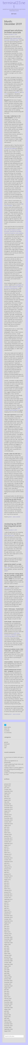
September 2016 (8, 861)
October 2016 (7, 859)
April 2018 (6, 831)
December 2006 (8, 1002)
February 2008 (8, 977)
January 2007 (7, 1000)
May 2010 (6, 928)
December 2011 (8, 894)
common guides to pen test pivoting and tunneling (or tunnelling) (13, 769)
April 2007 (6, 995)
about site (6, 729)
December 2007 (8, 980)
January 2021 (7, 798)
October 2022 (7, 789)
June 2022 (6, 795)
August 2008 (7, 966)
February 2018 (8, 834)
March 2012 (7, 888)
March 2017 (7, 852)
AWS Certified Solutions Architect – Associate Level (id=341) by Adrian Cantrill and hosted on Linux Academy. (13, 231)
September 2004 (8, 1029)
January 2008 (7, 978)
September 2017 (8, 843)
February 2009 (8, 955)
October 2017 (7, 841)
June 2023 (6, 787)
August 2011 (7, 901)
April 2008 (6, 973)
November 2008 (8, 960)
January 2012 (7, 892)
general (10, 516)
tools (5, 746)
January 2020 (7, 804)
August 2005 (7, 1016)
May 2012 (6, 885)
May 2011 (6, 906)
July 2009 (6, 946)
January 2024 (7, 784)
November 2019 (8, 807)
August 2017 (7, 845)
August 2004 (7, 1031)
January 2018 (7, 836)
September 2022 (8, 791)
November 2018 (8, 820)
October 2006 (7, 1006)
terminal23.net (14, 4)
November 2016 (8, 858)
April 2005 (6, 1018)
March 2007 (7, 996)
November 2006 (8, 1004)
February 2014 (8, 867)
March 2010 (7, 932)
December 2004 (8, 1024)
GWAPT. (6, 571)
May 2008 (6, 971)
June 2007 (6, 991)
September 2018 (8, 823)
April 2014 (6, 863)
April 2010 (6, 930)
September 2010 (8, 921)
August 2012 (7, 879)
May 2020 (6, 802)
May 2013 (6, 870)
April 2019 (6, 813)
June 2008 (6, 969)
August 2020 (7, 800)
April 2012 (6, 887)
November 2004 (8, 1025)
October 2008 (7, 962)
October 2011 (7, 897)
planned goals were (9, 535)
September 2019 (8, 809)
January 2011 (7, 914)
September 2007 (8, 986)
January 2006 (7, 1015)
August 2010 (7, 923)
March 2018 (7, 832)
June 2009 (6, 948)
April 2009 (6, 951)
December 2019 (8, 805)
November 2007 (8, 982)
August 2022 (7, 793)
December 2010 (8, 915)
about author (7, 727)
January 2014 (7, 868)
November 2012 (8, 876)
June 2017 (6, 849)
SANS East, (7, 567)
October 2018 (7, 822)
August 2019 (7, 811)
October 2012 (7, 877)
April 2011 (6, 908)
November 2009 (8, 939)
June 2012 (6, 883)
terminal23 (7, 744)
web (5, 747)
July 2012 (6, 881)
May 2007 (6, 993)
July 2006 (6, 1011)
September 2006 (8, 1007)
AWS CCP (17, 92)
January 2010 (7, 935)
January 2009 (7, 957)
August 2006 (7, 1009)
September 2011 (8, 899)
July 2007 (6, 989)
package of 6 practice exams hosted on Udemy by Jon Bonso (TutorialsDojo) (13, 286)
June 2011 (6, 905)
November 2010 (8, 917)
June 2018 (6, 827)
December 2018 (8, 818)
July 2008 (6, 968)
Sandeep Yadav (8, 767)
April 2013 (6, 872)
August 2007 (7, 987)
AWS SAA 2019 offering (10, 148)
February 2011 (8, 912)
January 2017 (7, 856)
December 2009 (8, 937)
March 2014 (7, 865)
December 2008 (8, 959)
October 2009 (7, 941)
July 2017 (6, 847)
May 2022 (6, 796)
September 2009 (8, 942)
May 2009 (6, 950)
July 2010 (6, 924)
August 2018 (7, 825)
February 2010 (8, 933)
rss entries (6, 731)
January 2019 (7, 816)
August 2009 (7, 944)
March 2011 (7, 910)
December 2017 (8, 838)
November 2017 (8, 840)
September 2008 (8, 964)
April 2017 (6, 850)
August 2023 (7, 786)
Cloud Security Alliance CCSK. (11, 636)
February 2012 (8, 890)
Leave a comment (16, 516)
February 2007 (8, 998)
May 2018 (6, 829)
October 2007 (7, 984)
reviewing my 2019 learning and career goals (13, 526)
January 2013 (7, 874)
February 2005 (8, 1022)
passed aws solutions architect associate (13, 31)
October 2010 (7, 919)
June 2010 (6, 926)
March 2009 (7, 953)
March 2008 (7, 975)
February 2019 (8, 814)
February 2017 (8, 854)
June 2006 (6, 1013)
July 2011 (6, 903)
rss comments (8, 732)
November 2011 (8, 896)
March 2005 (7, 1020)
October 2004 (7, 1027)
